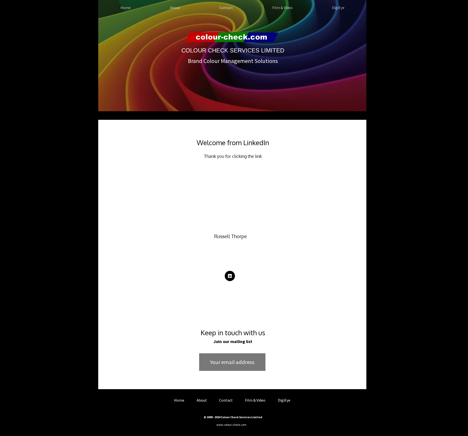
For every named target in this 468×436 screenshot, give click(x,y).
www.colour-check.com (231, 424)
